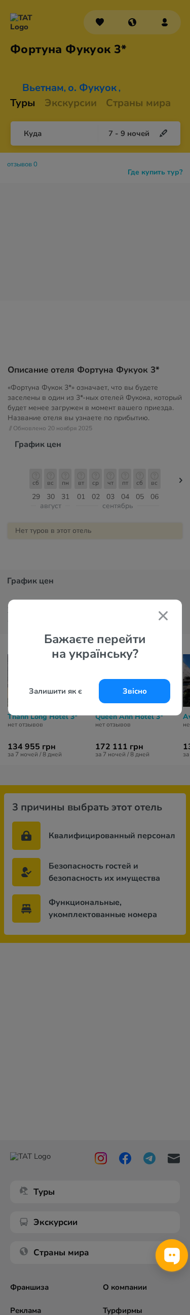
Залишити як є (55, 691)
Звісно (135, 691)
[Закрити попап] (163, 617)
